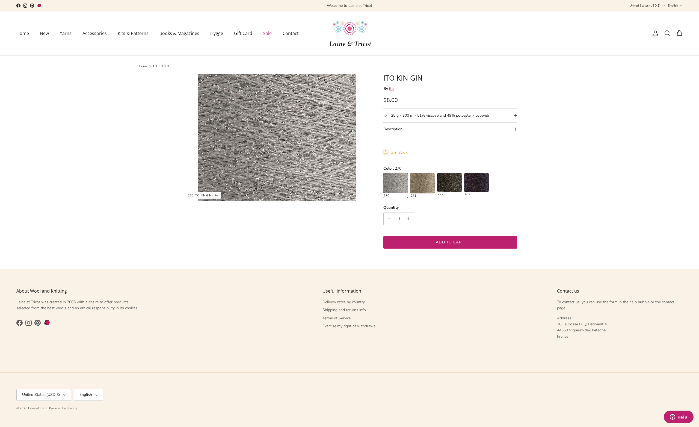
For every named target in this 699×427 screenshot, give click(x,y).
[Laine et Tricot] (350, 33)
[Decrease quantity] (388, 219)
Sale (267, 33)
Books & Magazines (179, 33)
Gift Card (243, 33)
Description (392, 129)
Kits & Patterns (133, 33)
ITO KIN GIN (160, 66)
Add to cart (450, 242)
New (44, 33)
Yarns (66, 33)
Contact (291, 33)
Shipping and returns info (344, 310)
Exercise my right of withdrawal (349, 326)
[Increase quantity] (410, 219)
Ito (391, 88)
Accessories (94, 33)
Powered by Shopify (63, 408)
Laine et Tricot (38, 408)
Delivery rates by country (343, 302)
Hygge (216, 33)
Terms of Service (336, 318)
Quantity (391, 207)
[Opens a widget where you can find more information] (679, 417)
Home (22, 33)
